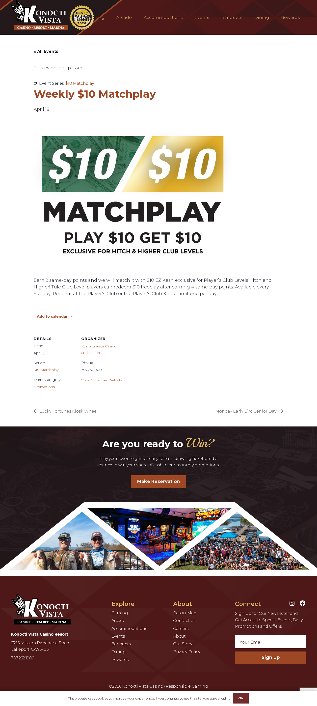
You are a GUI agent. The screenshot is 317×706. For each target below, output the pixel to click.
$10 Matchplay (46, 369)
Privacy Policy (186, 652)
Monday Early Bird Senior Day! (247, 411)
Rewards (120, 659)
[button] (107, 17)
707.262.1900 (22, 658)
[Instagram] (292, 603)
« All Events (46, 51)
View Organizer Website (102, 380)
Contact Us (184, 620)
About (179, 636)
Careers (180, 628)
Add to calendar (52, 316)
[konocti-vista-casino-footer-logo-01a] (41, 608)
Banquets (121, 644)
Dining (118, 652)
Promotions (44, 387)
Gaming (119, 613)
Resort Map (184, 613)
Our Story (182, 644)
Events (118, 636)
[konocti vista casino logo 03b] (54, 15)
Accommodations (129, 628)
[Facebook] (302, 603)
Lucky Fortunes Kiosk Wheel (68, 411)
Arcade (118, 620)
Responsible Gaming (187, 686)
